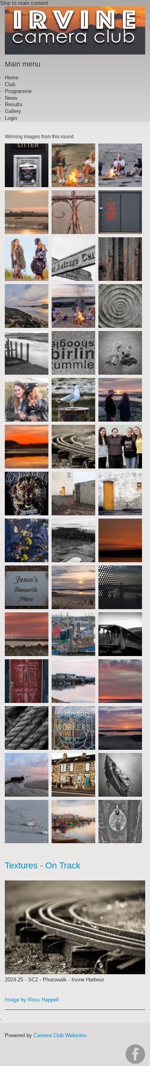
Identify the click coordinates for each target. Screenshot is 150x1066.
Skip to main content (24, 3)
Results (13, 104)
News (11, 98)
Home (11, 78)
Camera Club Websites (60, 1035)
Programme (18, 91)
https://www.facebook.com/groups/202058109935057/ (135, 1054)
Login (11, 118)
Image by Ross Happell (32, 1000)
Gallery (13, 111)
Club (10, 84)
